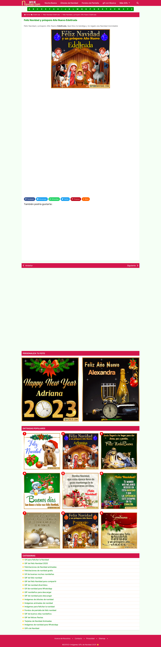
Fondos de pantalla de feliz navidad (40, 610)
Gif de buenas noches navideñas (39, 574)
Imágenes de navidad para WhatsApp (41, 625)
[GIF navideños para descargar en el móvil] (80, 491)
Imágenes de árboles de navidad (39, 599)
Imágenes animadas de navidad (39, 603)
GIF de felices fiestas (34, 617)
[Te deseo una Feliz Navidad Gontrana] (119, 531)
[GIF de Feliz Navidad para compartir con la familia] (42, 531)
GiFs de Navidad (32, 628)
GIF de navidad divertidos (36, 585)
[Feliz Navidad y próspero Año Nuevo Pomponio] (80, 531)
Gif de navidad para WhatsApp (38, 588)
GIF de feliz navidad (33, 578)
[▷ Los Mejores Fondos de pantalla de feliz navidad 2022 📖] (42, 451)
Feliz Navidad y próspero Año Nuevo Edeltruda (50, 20)
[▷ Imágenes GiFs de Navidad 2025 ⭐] (31, 3)
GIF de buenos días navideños (38, 614)
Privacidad (90, 638)
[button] (29, 9)
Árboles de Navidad (69, 3)
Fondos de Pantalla (90, 3)
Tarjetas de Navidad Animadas (38, 621)
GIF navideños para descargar (38, 592)
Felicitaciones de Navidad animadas (41, 567)
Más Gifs (124, 3)
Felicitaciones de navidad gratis (39, 570)
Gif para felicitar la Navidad (37, 560)
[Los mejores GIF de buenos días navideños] (42, 491)
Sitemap (102, 638)
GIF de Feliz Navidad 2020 (36, 563)
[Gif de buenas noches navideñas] (119, 451)
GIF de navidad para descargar (38, 596)
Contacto (78, 638)
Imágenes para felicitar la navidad (40, 607)
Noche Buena (51, 3)
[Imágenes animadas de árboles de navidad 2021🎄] (119, 491)
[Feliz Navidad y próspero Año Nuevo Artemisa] (80, 451)
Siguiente (131, 265)
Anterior (29, 265)
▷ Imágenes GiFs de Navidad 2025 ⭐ (83, 645)
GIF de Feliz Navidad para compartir (40, 581)
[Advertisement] (80, 107)
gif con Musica (109, 3)
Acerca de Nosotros (62, 638)
